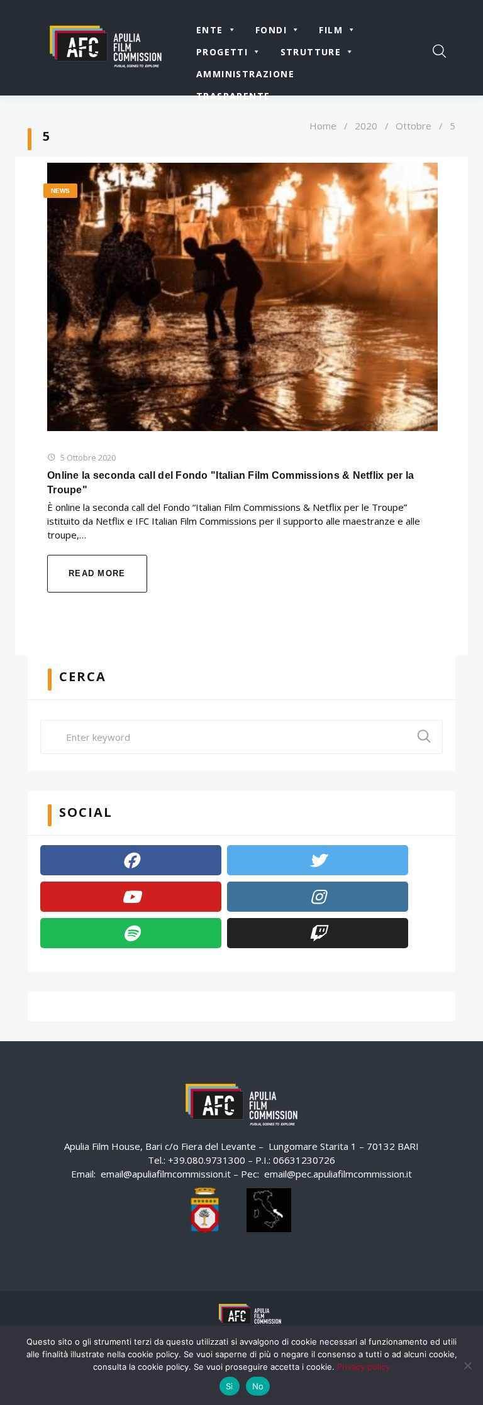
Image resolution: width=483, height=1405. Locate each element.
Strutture (310, 52)
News (60, 190)
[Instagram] (317, 897)
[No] (467, 1365)
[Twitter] (317, 860)
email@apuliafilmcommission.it (166, 1173)
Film (331, 30)
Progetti (222, 52)
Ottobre (413, 125)
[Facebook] (130, 860)
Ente (209, 30)
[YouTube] (130, 897)
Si (229, 1386)
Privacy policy (363, 1367)
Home (322, 125)
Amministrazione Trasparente (245, 76)
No (258, 1386)
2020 (366, 125)
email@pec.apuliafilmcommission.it (338, 1173)
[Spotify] (130, 933)
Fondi (271, 30)
